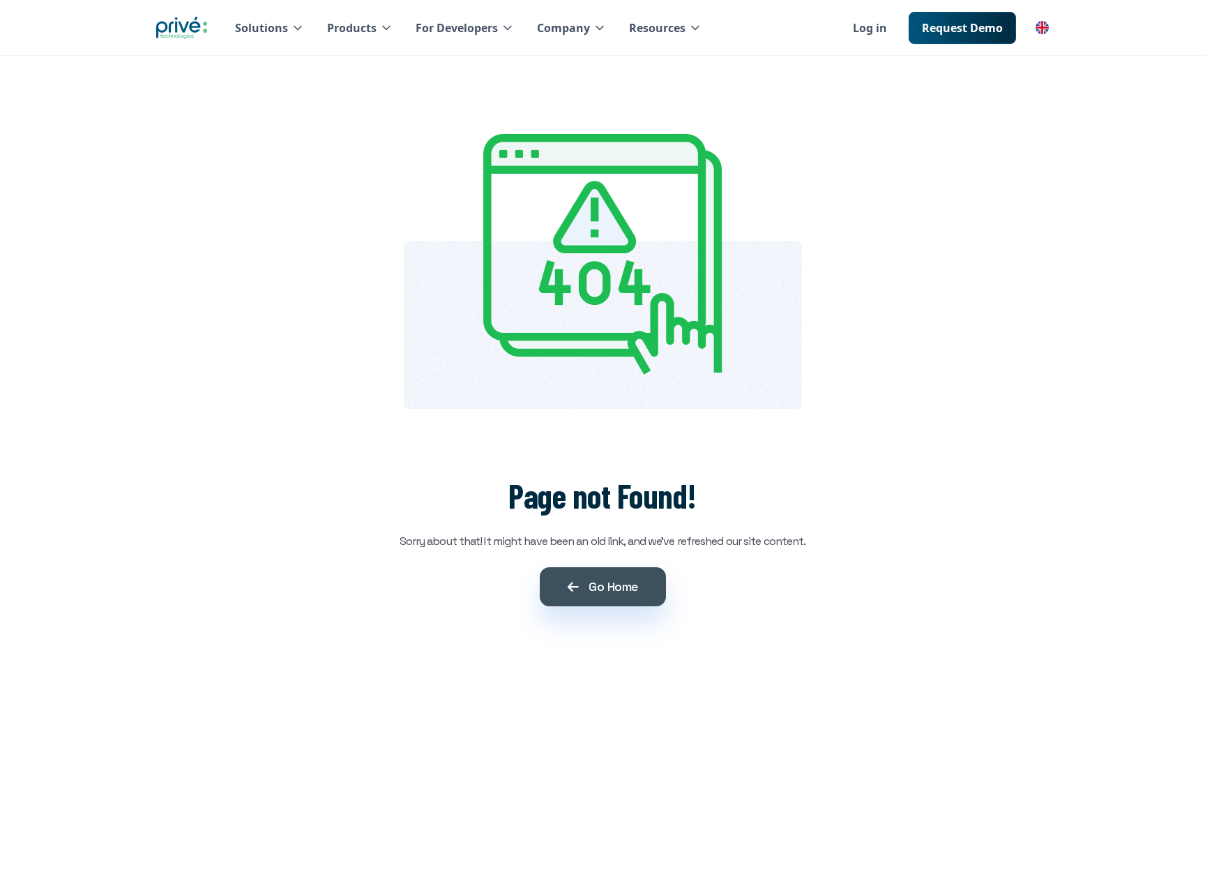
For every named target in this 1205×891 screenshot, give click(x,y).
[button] (270, 28)
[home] (181, 28)
